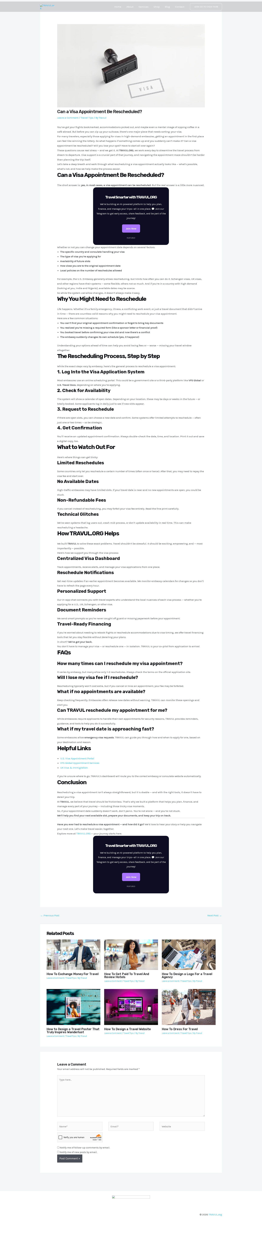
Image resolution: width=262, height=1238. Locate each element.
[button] (206, 6)
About (129, 6)
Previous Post (49, 915)
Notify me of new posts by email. (78, 1152)
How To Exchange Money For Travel (73, 974)
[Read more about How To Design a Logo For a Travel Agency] (189, 954)
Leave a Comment (67, 117)
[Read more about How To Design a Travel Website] (131, 1006)
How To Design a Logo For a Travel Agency (187, 975)
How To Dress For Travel (180, 1029)
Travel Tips (87, 117)
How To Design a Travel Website (127, 1029)
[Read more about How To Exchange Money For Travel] (73, 954)
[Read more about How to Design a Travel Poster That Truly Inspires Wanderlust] (73, 1006)
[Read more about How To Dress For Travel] (189, 1006)
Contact (179, 6)
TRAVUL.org (215, 1214)
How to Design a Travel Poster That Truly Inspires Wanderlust (73, 1030)
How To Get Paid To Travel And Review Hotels (126, 975)
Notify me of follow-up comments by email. (85, 1147)
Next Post (214, 915)
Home (117, 6)
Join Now (131, 228)
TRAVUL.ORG (83, 833)
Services (143, 6)
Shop (157, 6)
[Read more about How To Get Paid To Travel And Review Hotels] (131, 954)
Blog (167, 6)
